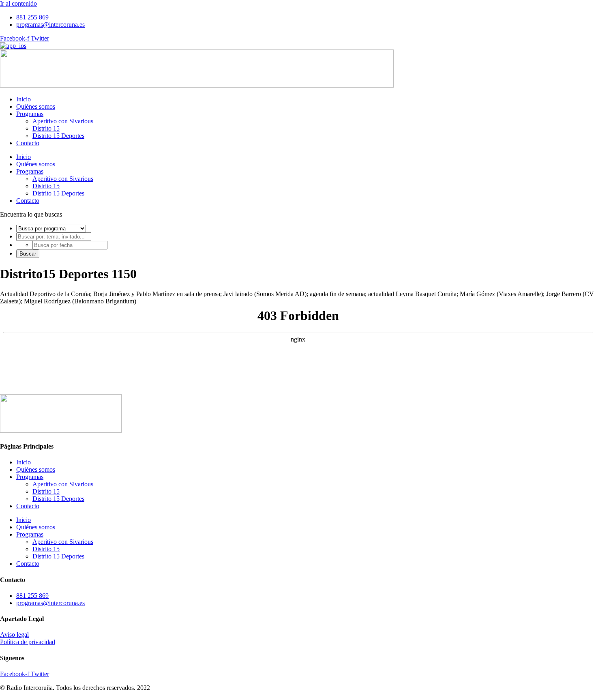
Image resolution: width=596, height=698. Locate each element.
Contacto (27, 143)
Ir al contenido (18, 3)
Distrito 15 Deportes (58, 135)
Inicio (23, 99)
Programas (29, 113)
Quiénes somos (35, 106)
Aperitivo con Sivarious (62, 121)
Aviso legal (14, 634)
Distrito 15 (46, 128)
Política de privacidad (27, 641)
